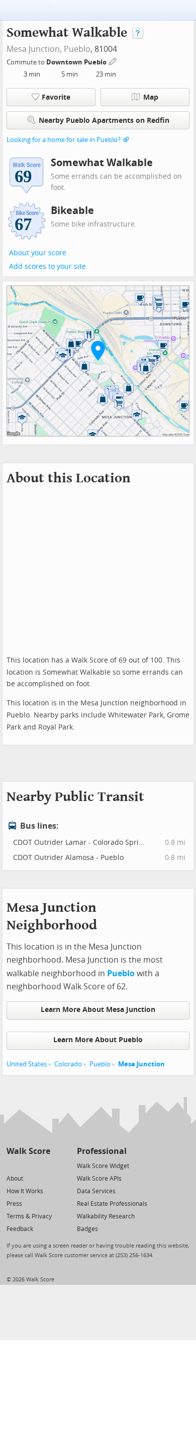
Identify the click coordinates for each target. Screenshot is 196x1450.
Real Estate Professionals (112, 1203)
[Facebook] (28, 1165)
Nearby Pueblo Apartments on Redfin (104, 120)
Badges (87, 1228)
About (15, 1178)
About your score (37, 253)
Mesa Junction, (34, 49)
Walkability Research (106, 1216)
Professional (102, 1151)
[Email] (43, 1165)
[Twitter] (12, 1165)
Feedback (20, 1228)
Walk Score (28, 1151)
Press (14, 1203)
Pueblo (77, 49)
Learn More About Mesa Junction (98, 1009)
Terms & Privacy (29, 1216)
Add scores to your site (47, 266)
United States (27, 1064)
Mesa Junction (141, 1064)
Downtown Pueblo (77, 62)
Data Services (96, 1191)
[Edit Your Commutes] (113, 60)
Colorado (68, 1064)
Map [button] (150, 97)
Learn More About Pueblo (98, 1040)
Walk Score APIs (99, 1178)
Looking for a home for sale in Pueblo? (64, 139)
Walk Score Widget (103, 1166)
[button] (98, 350)
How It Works (25, 1191)
